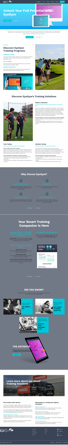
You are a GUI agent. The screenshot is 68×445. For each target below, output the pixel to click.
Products (33, 429)
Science (52, 1)
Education (39, 1)
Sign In (62, 1)
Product (43, 1)
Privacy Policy (52, 442)
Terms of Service (59, 442)
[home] (7, 2)
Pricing (57, 1)
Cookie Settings (65, 442)
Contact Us (16, 20)
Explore (10, 390)
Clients (48, 1)
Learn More (38, 37)
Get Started (7, 20)
